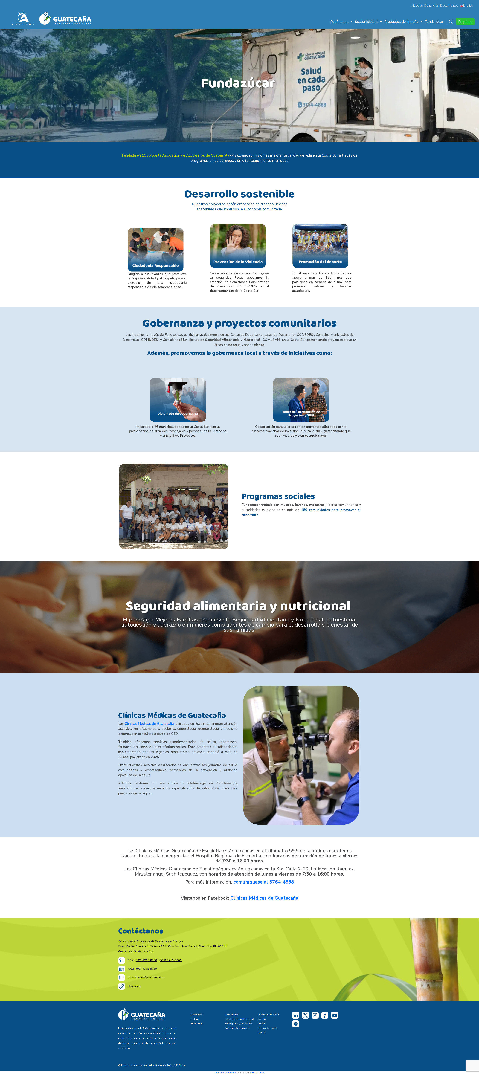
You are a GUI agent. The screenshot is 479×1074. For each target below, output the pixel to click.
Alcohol (262, 1019)
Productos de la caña (401, 22)
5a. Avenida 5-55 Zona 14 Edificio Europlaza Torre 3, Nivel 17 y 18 (173, 946)
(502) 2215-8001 (170, 960)
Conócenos (339, 22)
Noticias (417, 5)
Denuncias (431, 5)
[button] (351, 22)
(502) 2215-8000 (146, 960)
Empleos (465, 22)
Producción (196, 1023)
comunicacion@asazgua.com (145, 977)
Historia (195, 1019)
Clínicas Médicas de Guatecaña (149, 723)
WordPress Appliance (225, 1072)
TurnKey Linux (257, 1072)
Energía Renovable (268, 1028)
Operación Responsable (237, 1028)
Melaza (262, 1032)
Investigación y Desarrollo (238, 1023)
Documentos (449, 5)
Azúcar (262, 1023)
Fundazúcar (434, 22)
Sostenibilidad (366, 22)
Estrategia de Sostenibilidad (239, 1019)
